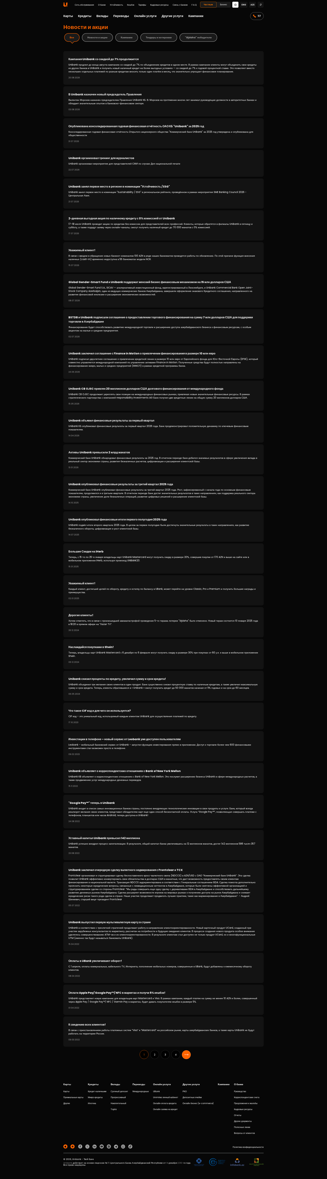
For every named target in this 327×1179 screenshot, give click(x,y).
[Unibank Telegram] (116, 1146)
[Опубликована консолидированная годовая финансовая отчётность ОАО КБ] (163, 133)
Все (72, 37)
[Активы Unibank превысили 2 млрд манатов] (163, 459)
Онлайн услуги (145, 16)
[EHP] (217, 1162)
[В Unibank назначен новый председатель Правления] (163, 101)
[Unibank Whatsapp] (123, 1146)
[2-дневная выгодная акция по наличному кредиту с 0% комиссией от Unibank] (163, 225)
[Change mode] (235, 4)
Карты (68, 16)
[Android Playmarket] (73, 1146)
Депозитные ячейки (192, 1097)
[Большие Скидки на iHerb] (163, 558)
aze (253, 4)
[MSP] (256, 1162)
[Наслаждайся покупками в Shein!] (163, 654)
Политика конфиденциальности (248, 1147)
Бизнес (223, 4)
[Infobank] (237, 1162)
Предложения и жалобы (246, 1103)
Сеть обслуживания (84, 5)
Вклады (102, 16)
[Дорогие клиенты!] (163, 622)
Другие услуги (172, 16)
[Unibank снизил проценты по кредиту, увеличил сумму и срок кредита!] (163, 686)
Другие (66, 1103)
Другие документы (243, 1121)
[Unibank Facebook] (80, 1146)
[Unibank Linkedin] (95, 1146)
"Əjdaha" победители (198, 37)
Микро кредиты (95, 1097)
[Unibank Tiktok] (130, 1146)
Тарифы (142, 5)
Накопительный (118, 1103)
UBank (156, 1091)
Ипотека (92, 1103)
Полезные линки (242, 1127)
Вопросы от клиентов (244, 1133)
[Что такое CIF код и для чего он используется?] (163, 716)
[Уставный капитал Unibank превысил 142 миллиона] (163, 845)
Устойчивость (116, 5)
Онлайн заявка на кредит (165, 1109)
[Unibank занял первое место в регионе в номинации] (163, 193)
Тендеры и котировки (159, 37)
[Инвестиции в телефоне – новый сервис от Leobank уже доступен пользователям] (163, 746)
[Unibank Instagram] (109, 1146)
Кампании (195, 16)
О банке (102, 5)
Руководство (240, 1091)
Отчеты (237, 1115)
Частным (208, 4)
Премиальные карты (73, 1097)
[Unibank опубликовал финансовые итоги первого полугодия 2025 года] (163, 526)
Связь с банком (180, 5)
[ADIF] (199, 1162)
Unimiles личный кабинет (165, 1097)
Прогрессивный (118, 1097)
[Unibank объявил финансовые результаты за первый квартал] (163, 427)
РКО (185, 1091)
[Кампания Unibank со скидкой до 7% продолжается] (163, 68)
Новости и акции (97, 37)
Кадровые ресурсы (159, 5)
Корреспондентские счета (246, 1097)
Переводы (121, 16)
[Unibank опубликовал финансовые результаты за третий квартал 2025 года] (163, 493)
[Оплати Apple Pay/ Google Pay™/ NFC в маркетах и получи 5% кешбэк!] (163, 1000)
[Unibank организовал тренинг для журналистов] (163, 163)
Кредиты (84, 16)
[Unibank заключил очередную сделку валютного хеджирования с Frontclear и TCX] (163, 887)
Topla (114, 1109)
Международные (141, 1091)
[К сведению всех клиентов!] (163, 1032)
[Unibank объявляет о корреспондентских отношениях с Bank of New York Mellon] (163, 778)
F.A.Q (194, 5)
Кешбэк (130, 5)
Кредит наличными (97, 1091)
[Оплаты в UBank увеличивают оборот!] (163, 968)
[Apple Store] (65, 1146)
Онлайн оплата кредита (164, 1103)
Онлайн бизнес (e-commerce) (198, 1103)
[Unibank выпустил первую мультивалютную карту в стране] (163, 932)
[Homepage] (65, 5)
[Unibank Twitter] (87, 1146)
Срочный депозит (119, 1091)
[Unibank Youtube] (102, 1146)
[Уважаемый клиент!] (163, 257)
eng (244, 4)
